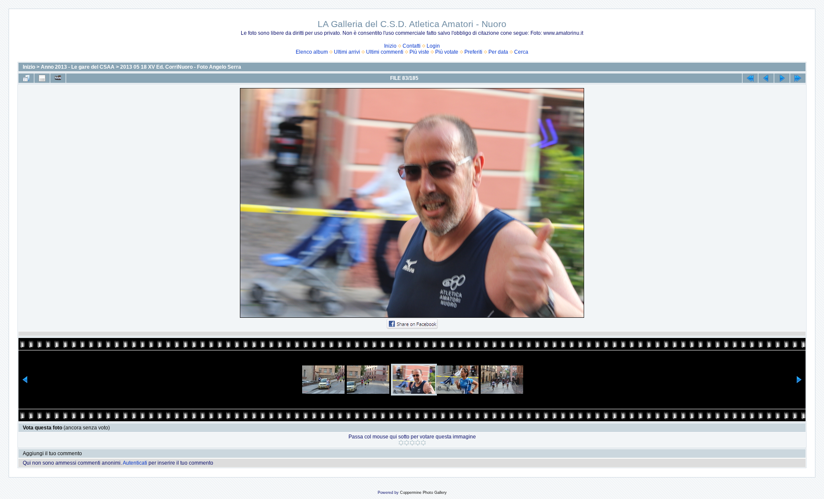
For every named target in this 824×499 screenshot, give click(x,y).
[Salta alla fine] (798, 78)
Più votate (446, 52)
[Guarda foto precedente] (766, 78)
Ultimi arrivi (347, 52)
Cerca (521, 52)
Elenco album (312, 52)
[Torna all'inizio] (750, 78)
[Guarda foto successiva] (782, 78)
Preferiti (473, 52)
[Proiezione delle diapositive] (58, 78)
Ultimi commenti (384, 52)
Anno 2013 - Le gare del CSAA (78, 67)
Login (433, 46)
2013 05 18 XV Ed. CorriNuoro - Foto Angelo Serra (180, 67)
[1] (401, 443)
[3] (412, 443)
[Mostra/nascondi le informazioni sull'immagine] (42, 78)
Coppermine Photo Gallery (423, 492)
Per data (498, 52)
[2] (406, 443)
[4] (418, 443)
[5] (423, 443)
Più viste (419, 52)
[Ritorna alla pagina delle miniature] (26, 78)
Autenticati (135, 463)
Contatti (412, 46)
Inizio (390, 46)
